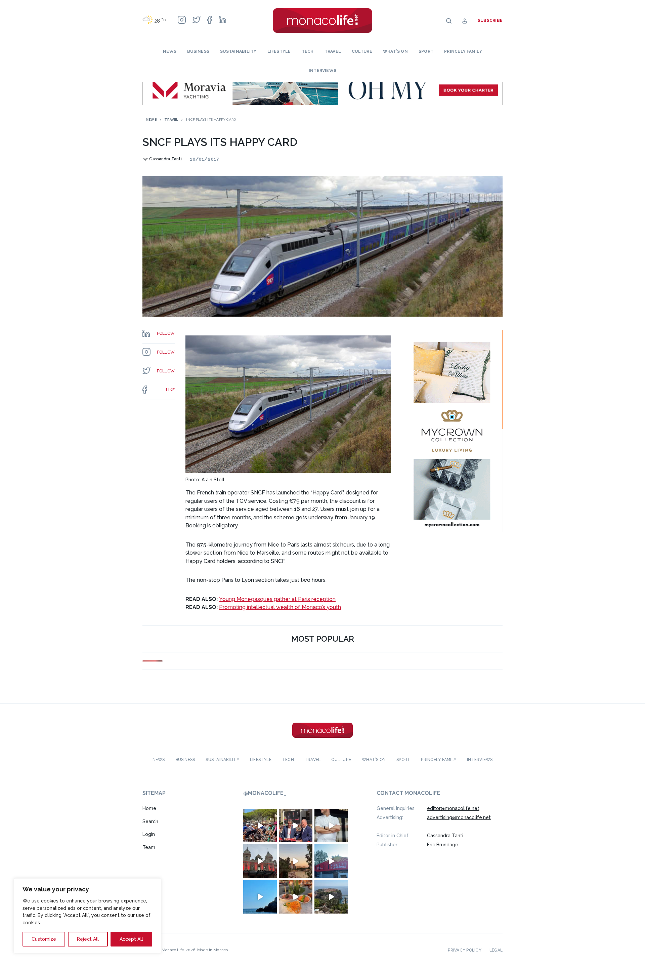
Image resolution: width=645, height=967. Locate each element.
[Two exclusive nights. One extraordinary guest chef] (331, 825)
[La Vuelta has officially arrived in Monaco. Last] (260, 861)
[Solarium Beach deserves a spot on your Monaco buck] (260, 897)
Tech (308, 51)
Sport (426, 51)
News (169, 51)
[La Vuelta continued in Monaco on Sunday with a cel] (260, 825)
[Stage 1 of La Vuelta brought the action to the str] (295, 825)
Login (148, 834)
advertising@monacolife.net (459, 817)
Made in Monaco (212, 950)
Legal (496, 950)
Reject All (88, 939)
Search (150, 821)
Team (148, 847)
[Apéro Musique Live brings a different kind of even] (331, 861)
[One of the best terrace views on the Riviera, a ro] (295, 897)
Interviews (322, 70)
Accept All (131, 939)
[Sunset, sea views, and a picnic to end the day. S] (295, 861)
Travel (333, 51)
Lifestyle (279, 51)
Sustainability (238, 51)
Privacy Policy (464, 950)
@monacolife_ (264, 793)
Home (149, 808)
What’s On (395, 51)
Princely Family (463, 51)
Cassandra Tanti (165, 159)
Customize (44, 939)
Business (198, 51)
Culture (362, 51)
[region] (87, 916)
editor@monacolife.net (453, 808)
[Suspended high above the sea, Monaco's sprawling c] (331, 897)
